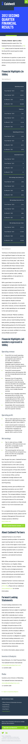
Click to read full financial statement (12, 526)
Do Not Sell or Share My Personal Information (11, 738)
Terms (3, 735)
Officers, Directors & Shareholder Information (12, 702)
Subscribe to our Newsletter (10, 728)
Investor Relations (7, 699)
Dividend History (5, 706)
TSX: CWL (5, 586)
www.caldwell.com (7, 588)
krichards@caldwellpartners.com (11, 665)
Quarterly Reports (6, 711)
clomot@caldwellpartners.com (11, 683)
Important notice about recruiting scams (11, 737)
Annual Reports (5, 709)
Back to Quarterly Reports (11, 691)
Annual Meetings (5, 704)
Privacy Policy (8, 735)
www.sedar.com (6, 521)
